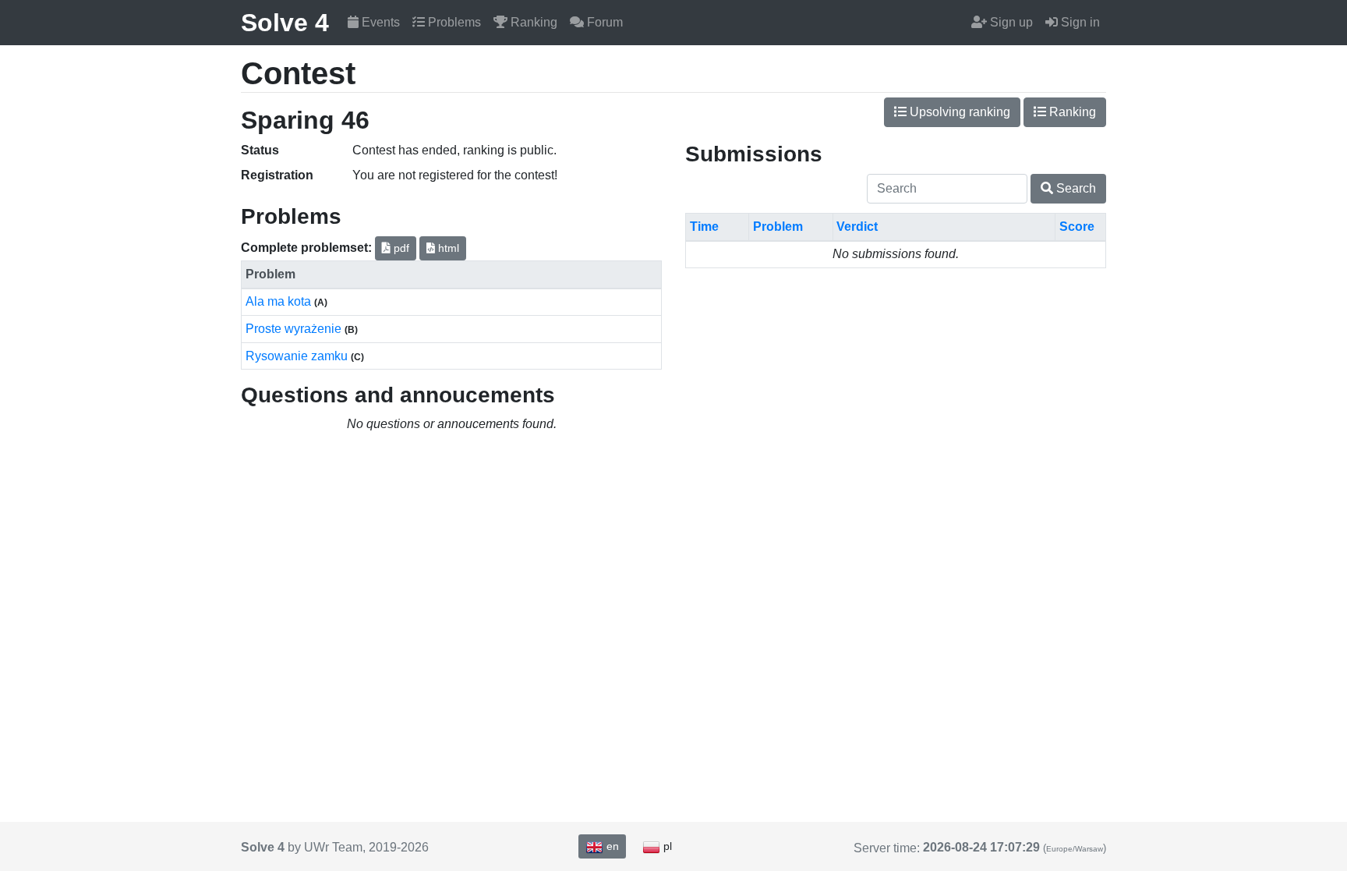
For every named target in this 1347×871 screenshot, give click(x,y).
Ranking (532, 22)
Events (379, 22)
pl (666, 846)
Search (1074, 188)
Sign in (1079, 22)
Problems (453, 22)
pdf (400, 248)
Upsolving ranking (958, 112)
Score (1076, 226)
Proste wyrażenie (295, 328)
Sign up (1010, 22)
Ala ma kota (280, 301)
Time (704, 226)
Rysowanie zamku (298, 356)
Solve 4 (285, 23)
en (611, 846)
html (447, 248)
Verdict (857, 226)
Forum (603, 22)
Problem (778, 226)
